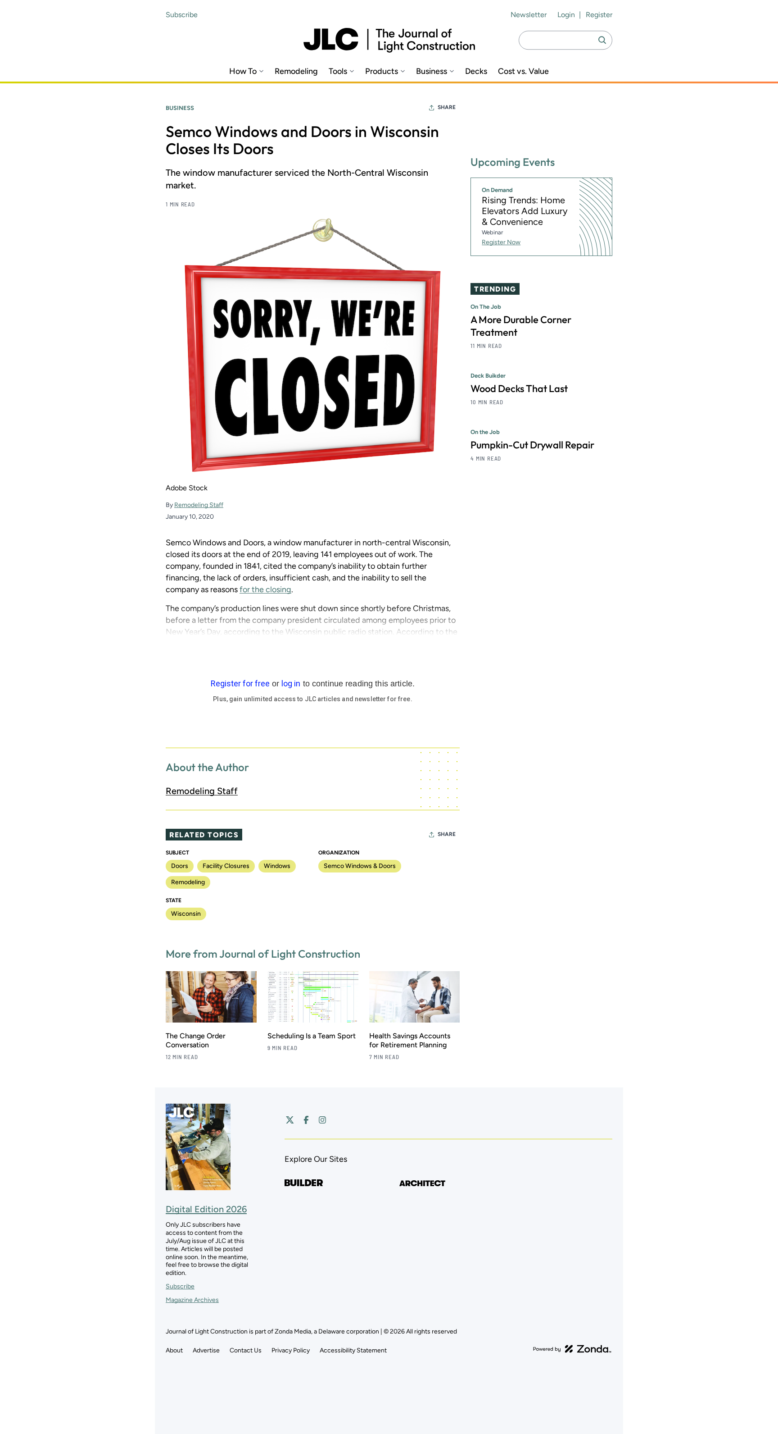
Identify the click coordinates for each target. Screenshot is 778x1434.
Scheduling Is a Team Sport (311, 1036)
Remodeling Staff (198, 505)
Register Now (501, 242)
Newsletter (529, 14)
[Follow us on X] (290, 1119)
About (174, 1350)
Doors (179, 866)
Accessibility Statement (353, 1350)
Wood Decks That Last (519, 388)
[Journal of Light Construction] (389, 40)
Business (431, 71)
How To (243, 71)
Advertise (206, 1350)
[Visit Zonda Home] (572, 1349)
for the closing (265, 589)
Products (381, 71)
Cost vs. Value (523, 71)
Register (599, 14)
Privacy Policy (290, 1350)
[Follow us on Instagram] (322, 1119)
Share (447, 107)
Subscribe (182, 14)
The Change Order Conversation (196, 1040)
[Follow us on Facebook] (306, 1119)
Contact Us (246, 1350)
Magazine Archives (192, 1300)
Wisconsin (186, 914)
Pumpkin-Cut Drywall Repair (532, 444)
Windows (277, 866)
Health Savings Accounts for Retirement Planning (409, 1040)
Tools (338, 71)
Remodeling (296, 71)
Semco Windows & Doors (360, 866)
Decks (476, 71)
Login (566, 14)
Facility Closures (226, 866)
